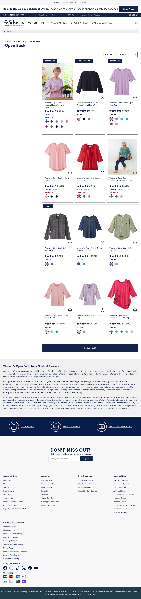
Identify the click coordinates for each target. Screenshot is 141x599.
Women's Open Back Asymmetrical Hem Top (119, 317)
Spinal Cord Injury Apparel (13, 544)
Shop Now (128, 8)
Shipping (6, 484)
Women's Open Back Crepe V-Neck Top (56, 317)
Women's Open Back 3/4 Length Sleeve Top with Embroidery (55, 105)
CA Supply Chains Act (50, 502)
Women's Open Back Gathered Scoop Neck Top (120, 179)
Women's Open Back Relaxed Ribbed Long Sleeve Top (89, 104)
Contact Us (8, 498)
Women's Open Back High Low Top (120, 249)
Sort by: (108, 54)
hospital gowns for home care (96, 397)
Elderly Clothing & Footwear (124, 505)
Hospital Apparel (120, 512)
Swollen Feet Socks (11, 555)
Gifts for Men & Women (86, 484)
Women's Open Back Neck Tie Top (90, 317)
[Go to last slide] (2, 2)
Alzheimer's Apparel (121, 484)
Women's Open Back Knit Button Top (55, 249)
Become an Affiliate (49, 505)
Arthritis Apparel (119, 487)
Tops (25, 41)
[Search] (4, 31)
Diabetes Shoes (119, 498)
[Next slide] (138, 2)
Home (8, 41)
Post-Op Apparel (10, 541)
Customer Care (10, 476)
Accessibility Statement (12, 505)
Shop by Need (119, 476)
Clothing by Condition (13, 522)
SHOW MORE (90, 348)
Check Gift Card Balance (87, 491)
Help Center (8, 480)
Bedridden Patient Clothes (124, 494)
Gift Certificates (84, 487)
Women (16, 41)
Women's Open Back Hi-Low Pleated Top (57, 179)
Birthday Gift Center (85, 480)
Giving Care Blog (47, 498)
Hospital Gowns (9, 527)
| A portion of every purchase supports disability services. (60, 8)
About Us (45, 476)
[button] (33, 22)
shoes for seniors (109, 400)
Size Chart (7, 494)
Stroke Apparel (9, 548)
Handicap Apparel (120, 509)
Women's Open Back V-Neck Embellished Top (89, 249)
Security (44, 491)
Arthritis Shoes (119, 491)
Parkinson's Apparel (11, 537)
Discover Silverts (47, 480)
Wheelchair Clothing (11, 559)
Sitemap (44, 494)
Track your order (9, 487)
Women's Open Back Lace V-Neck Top (89, 179)
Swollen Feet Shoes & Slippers (15, 552)
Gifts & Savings (84, 476)
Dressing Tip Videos (49, 484)
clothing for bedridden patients (72, 374)
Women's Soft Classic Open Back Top (121, 104)
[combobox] (70, 31)
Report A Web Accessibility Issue (16, 509)
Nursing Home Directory (13, 502)
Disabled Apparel (119, 502)
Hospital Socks (9, 530)
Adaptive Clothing (120, 480)
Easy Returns (8, 491)
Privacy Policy (46, 487)
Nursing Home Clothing (12, 534)
